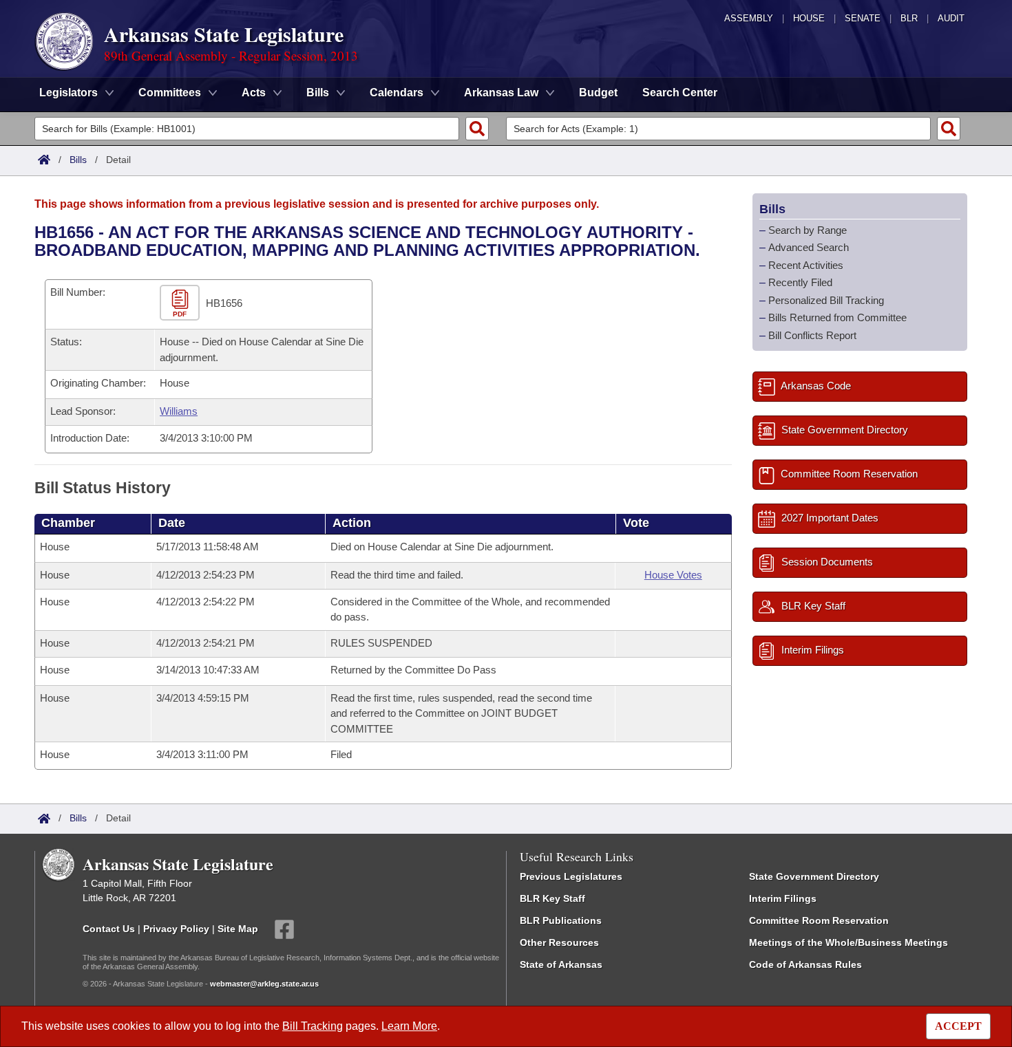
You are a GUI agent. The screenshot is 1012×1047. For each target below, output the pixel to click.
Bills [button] (317, 92)
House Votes (673, 575)
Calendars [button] (396, 92)
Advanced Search (808, 247)
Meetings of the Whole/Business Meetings (848, 942)
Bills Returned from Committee (837, 317)
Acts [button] (254, 92)
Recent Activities (805, 265)
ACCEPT (958, 1026)
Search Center (679, 92)
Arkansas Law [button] (501, 92)
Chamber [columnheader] (68, 523)
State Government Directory (814, 876)
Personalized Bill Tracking (826, 300)
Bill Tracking (312, 1026)
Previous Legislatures (571, 876)
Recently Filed (800, 282)
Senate (863, 18)
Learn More (409, 1026)
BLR (909, 18)
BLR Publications (561, 920)
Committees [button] (169, 92)
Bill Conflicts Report (812, 335)
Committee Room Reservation (819, 920)
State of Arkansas (561, 964)
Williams (179, 411)
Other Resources (559, 942)
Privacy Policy (176, 928)
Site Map (238, 928)
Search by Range (807, 230)
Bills (78, 159)
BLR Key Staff (552, 898)
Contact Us (109, 928)
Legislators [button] (68, 92)
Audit (951, 18)
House (809, 18)
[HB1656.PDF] (181, 304)
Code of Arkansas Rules (805, 964)
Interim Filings (782, 898)
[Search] (477, 128)
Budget (598, 92)
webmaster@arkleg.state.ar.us (264, 984)
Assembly (748, 18)
